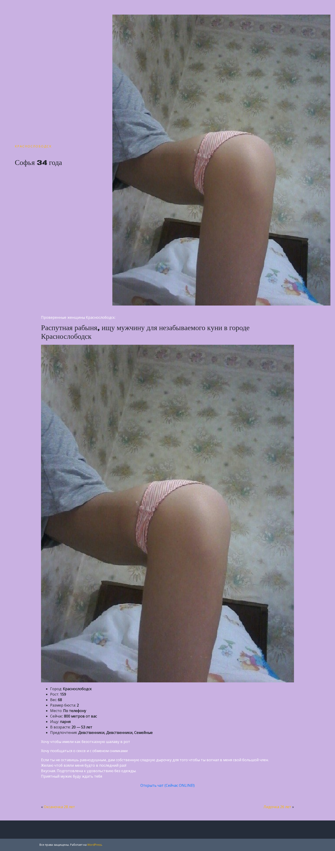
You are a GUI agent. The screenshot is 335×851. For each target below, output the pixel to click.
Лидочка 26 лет (277, 806)
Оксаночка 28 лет (59, 806)
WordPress (94, 845)
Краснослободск (33, 146)
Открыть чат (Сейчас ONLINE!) (167, 785)
